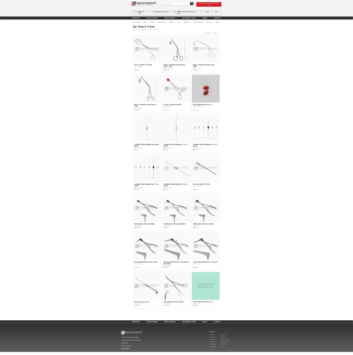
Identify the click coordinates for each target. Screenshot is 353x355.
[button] (152, 18)
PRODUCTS (212, 332)
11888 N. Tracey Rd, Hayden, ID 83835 (130, 337)
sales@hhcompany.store (126, 345)
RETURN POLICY (125, 348)
